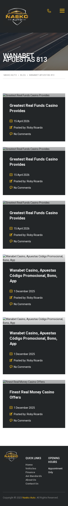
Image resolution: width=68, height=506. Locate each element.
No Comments (22, 134)
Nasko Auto (29, 497)
